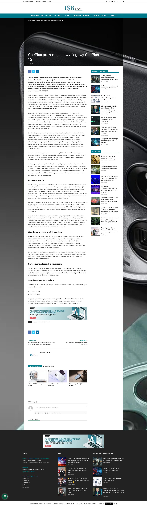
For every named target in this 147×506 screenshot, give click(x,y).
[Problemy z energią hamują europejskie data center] (95, 89)
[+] (59, 413)
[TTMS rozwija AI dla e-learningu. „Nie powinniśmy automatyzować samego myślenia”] (95, 130)
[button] (122, 15)
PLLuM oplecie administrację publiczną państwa (108, 98)
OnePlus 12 (40, 322)
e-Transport (76, 15)
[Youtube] (123, 1)
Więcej (115, 503)
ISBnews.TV (38, 1)
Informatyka (34, 15)
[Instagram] (109, 1)
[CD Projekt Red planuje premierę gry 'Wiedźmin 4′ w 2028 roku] (95, 79)
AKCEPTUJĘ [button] (109, 503)
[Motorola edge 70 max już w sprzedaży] (78, 376)
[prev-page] (29, 389)
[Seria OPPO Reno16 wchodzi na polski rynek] (57, 376)
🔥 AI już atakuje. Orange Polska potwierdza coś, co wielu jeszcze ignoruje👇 (78, 480)
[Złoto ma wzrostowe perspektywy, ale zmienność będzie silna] (95, 159)
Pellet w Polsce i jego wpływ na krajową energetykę (76, 343)
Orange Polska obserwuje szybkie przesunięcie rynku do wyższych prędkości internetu (78, 460)
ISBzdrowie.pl (26, 482)
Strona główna (31, 20)
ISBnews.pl (25, 478)
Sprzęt (95, 15)
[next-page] (32, 389)
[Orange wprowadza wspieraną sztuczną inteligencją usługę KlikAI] (62, 491)
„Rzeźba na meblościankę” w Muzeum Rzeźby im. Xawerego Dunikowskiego (109, 210)
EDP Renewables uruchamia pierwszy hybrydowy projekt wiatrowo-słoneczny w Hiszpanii (41, 343)
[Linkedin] (112, 1)
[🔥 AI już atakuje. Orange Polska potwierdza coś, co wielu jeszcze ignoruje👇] (62, 481)
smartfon (47, 322)
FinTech (67, 15)
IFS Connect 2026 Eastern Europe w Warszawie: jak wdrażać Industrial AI (109, 178)
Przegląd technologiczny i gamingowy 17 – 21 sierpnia (109, 140)
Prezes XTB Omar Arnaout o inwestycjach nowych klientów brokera (77, 470)
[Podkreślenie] (40, 413)
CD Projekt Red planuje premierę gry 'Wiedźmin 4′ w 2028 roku (109, 77)
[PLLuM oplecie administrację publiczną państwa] (95, 99)
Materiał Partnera (45, 352)
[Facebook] (106, 1)
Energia (113, 15)
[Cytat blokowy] (50, 413)
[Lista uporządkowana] (45, 413)
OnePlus (34, 322)
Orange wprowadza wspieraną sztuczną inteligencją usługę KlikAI (77, 490)
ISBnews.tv (25, 480)
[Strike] (43, 413)
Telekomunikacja (46, 15)
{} (57, 413)
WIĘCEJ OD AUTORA (48, 366)
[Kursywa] (38, 413)
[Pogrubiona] (36, 413)
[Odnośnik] (55, 413)
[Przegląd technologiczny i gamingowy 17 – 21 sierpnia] (95, 142)
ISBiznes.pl (25, 485)
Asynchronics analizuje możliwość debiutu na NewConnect (108, 119)
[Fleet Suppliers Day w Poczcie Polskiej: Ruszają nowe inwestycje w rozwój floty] (95, 231)
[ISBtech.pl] (73, 8)
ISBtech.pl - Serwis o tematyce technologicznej (35, 458)
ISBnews (50, 1)
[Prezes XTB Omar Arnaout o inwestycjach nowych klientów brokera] (62, 471)
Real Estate (104, 15)
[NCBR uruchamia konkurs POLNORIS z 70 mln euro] (95, 169)
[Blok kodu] (52, 413)
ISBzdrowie (44, 1)
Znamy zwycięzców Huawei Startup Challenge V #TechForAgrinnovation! (110, 199)
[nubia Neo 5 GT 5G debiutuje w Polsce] (37, 376)
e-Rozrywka (57, 15)
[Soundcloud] (117, 1)
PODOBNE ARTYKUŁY (35, 366)
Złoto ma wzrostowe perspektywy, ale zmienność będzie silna (108, 158)
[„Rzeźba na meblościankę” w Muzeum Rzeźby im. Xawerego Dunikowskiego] (95, 211)
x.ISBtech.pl (25, 487)
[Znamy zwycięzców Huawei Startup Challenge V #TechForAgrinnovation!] (95, 201)
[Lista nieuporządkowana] (48, 413)
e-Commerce (86, 15)
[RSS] (115, 1)
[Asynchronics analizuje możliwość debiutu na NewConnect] (95, 120)
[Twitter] (120, 1)
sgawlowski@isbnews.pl (28, 471)
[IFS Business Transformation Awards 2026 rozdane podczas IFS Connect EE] (95, 189)
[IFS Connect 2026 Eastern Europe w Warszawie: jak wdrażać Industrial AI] (95, 179)
